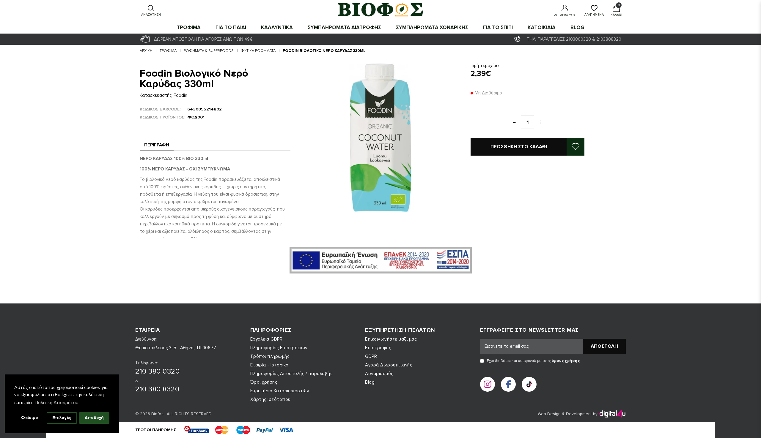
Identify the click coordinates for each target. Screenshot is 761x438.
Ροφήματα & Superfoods (209, 50)
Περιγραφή (156, 145)
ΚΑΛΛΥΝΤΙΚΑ (277, 27)
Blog (577, 27)
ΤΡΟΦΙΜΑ (189, 27)
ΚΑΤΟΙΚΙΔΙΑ (542, 27)
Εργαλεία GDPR (266, 339)
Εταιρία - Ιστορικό (269, 365)
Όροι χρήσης (263, 382)
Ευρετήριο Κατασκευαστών (279, 390)
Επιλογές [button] (61, 417)
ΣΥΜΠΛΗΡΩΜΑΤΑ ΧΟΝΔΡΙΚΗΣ (432, 27)
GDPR (371, 356)
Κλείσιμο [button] (29, 417)
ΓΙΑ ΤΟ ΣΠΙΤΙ (498, 27)
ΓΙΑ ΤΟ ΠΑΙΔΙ (231, 27)
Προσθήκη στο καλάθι (518, 147)
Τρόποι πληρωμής (270, 356)
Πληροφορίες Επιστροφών (279, 347)
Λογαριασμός (379, 373)
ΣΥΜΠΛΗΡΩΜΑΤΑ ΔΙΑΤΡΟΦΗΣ (344, 27)
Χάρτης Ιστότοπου (270, 399)
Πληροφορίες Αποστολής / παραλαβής (291, 373)
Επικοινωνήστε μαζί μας (390, 339)
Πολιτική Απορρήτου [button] (56, 403)
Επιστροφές (378, 347)
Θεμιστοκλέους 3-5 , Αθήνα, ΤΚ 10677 (175, 347)
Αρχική (146, 50)
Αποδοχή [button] (94, 417)
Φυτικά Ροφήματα (258, 50)
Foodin (180, 95)
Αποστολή (604, 346)
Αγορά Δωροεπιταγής (388, 365)
